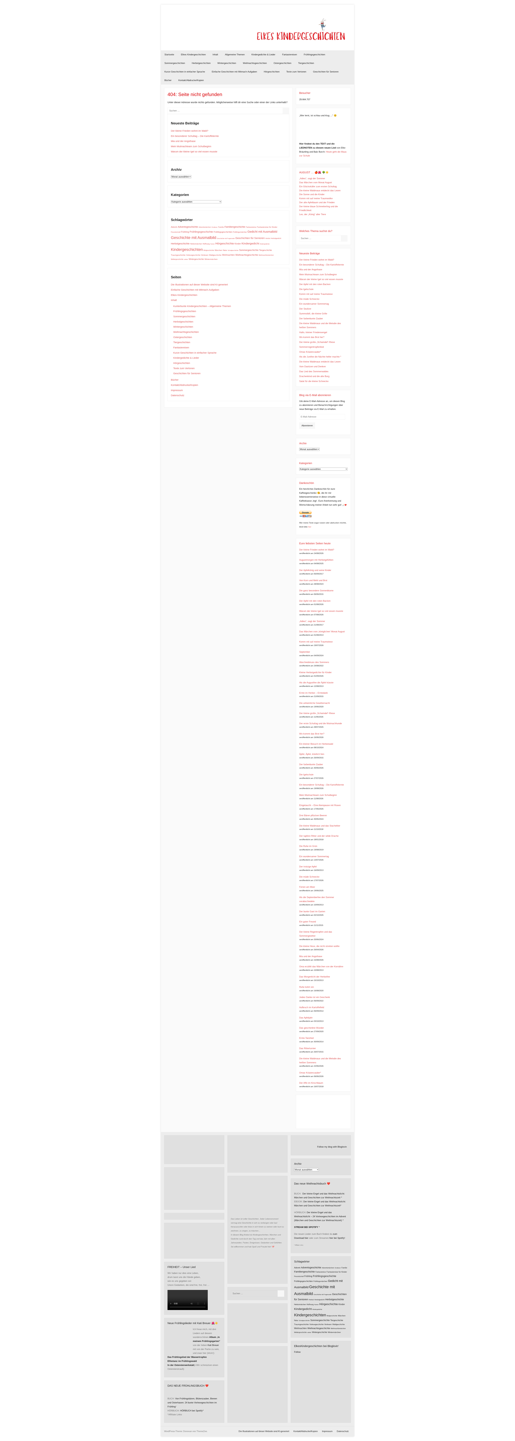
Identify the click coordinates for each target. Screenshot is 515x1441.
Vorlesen (204, 255)
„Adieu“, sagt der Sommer (312, 178)
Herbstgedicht (276, 238)
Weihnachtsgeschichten (255, 63)
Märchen (218, 250)
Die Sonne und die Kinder (312, 194)
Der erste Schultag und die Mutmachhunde (320, 723)
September (304, 652)
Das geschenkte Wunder (311, 1028)
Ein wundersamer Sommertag (314, 304)
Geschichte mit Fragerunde (226, 238)
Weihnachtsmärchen (266, 255)
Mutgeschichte (208, 250)
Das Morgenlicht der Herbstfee (314, 976)
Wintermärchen (211, 259)
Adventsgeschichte (188, 227)
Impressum (177, 390)
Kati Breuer (213, 1345)
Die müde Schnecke (309, 299)
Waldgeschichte (215, 255)
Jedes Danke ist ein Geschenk (314, 997)
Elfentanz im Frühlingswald (182, 1361)
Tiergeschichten (306, 63)
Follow (297, 1352)
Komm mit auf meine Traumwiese (316, 294)
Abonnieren (307, 425)
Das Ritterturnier (307, 1048)
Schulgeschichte (233, 250)
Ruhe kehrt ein (306, 987)
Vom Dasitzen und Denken (312, 366)
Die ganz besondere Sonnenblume (316, 590)
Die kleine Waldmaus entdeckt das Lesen (320, 190)
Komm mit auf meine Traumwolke (316, 198)
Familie (221, 227)
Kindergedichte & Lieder (263, 54)
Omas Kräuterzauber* (310, 352)
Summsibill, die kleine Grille (313, 313)
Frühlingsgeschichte (201, 231)
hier (309, 527)
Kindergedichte (265, 244)
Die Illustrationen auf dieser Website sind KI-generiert (199, 284)
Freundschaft (175, 232)
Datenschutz (177, 395)
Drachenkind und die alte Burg (314, 376)
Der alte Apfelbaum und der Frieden (317, 202)
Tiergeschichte (265, 250)
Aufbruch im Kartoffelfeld (311, 1007)
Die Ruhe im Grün (308, 846)
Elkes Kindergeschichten (193, 54)
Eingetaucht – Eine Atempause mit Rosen (320, 805)
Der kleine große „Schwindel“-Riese (317, 342)
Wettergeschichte (177, 259)
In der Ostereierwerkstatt (181, 1365)
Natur (225, 250)
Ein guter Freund (307, 921)
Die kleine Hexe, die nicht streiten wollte (319, 946)
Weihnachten (228, 255)
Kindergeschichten (187, 249)
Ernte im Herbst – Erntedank (313, 693)
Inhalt (215, 54)
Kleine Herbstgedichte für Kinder (315, 672)
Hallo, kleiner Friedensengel (313, 332)
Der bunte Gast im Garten (312, 911)
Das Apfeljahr (306, 1017)
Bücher (168, 80)
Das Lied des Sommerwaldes (313, 371)
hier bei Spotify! (337, 1238)
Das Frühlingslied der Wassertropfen (187, 1357)
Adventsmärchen (205, 227)
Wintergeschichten (226, 63)
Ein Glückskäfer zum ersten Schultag (318, 186)
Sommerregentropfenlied (311, 347)
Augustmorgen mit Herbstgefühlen (316, 560)
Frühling (185, 232)
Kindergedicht (250, 243)
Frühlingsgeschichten (314, 54)
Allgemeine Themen (235, 54)
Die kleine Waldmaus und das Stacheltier (319, 826)
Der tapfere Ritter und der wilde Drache (319, 836)
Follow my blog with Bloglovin (332, 1147)
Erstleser (215, 227)
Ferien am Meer (307, 887)
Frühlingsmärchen (240, 232)
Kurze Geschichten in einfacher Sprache (184, 71)
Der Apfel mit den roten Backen (314, 284)
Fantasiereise (251, 227)
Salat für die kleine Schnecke (313, 381)
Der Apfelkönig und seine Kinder (315, 570)
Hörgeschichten (271, 71)
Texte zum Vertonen (296, 71)
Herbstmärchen (196, 244)
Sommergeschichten (174, 63)
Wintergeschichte (196, 259)
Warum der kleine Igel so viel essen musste (194, 151)
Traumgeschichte (178, 255)
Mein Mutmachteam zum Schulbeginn (191, 146)
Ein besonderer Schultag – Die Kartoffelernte (195, 136)
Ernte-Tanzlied (306, 1038)
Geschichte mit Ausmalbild (193, 237)
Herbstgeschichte (180, 243)
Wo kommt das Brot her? (311, 337)
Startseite (169, 54)
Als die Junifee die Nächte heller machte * (320, 356)
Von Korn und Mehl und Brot (313, 580)
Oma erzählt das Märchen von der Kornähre (321, 966)
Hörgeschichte (224, 243)
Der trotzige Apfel (308, 866)
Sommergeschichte (248, 250)
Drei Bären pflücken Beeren (313, 815)
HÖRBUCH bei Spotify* (192, 1410)
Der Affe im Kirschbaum (311, 1083)
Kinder (238, 244)
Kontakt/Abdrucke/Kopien (191, 80)
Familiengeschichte (235, 227)
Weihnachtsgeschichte (246, 255)
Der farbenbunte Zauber (311, 318)
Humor (212, 244)
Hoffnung (206, 244)
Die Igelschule (306, 289)
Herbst (267, 238)
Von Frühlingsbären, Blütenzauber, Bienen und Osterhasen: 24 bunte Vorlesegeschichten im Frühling (192, 1402)
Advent (174, 227)
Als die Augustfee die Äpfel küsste (316, 682)
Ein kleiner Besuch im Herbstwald (316, 744)
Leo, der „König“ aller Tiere (312, 214)
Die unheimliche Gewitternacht (314, 703)
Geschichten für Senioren (326, 71)
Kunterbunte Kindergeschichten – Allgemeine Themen (202, 306)
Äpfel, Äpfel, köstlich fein (311, 754)
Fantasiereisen (289, 54)
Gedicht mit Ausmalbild (262, 231)
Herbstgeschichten (201, 63)
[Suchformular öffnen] (349, 54)
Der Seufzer (305, 309)
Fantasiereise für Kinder (267, 227)
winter (186, 259)
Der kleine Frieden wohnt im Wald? (189, 131)
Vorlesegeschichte (193, 255)
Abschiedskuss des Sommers (314, 662)
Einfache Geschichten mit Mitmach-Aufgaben (234, 71)
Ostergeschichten (282, 63)
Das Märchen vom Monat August (315, 182)
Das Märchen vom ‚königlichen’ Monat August (322, 631)
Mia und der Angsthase (183, 141)
